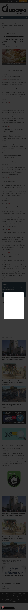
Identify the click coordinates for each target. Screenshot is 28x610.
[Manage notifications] (3, 607)
